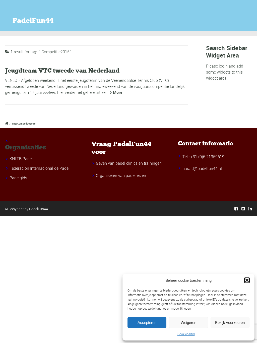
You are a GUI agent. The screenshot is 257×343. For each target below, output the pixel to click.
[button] (246, 280)
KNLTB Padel (21, 158)
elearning (225, 16)
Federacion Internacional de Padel (40, 168)
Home (130, 16)
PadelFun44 (33, 20)
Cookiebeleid (186, 334)
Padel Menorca (189, 16)
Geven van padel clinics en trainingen (129, 163)
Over (249, 16)
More (117, 92)
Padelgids (18, 178)
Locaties (155, 16)
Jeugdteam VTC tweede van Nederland (62, 70)
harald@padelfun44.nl (202, 168)
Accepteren (147, 322)
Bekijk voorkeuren (230, 322)
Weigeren (188, 322)
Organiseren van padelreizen (121, 175)
